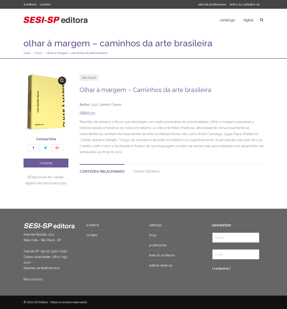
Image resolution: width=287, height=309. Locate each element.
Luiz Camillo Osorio (106, 105)
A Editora (92, 225)
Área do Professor (162, 255)
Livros (38, 53)
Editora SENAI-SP (160, 265)
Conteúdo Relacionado (102, 172)
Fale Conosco (33, 279)
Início (27, 53)
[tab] (102, 169)
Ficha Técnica (147, 172)
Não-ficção (89, 77)
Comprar (45, 163)
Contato (91, 235)
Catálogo (155, 225)
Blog (152, 235)
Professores (158, 245)
